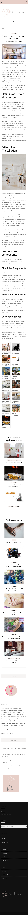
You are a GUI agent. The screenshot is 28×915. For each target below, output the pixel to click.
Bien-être (14, 610)
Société (14, 562)
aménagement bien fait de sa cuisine (12, 89)
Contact (3, 812)
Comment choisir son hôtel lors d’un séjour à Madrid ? (14, 661)
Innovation (11, 460)
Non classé (4, 874)
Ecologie (4, 846)
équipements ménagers (16, 72)
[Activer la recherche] (26, 2)
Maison (14, 33)
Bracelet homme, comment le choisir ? (14, 542)
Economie (4, 849)
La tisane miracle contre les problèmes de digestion (14, 613)
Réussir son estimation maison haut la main (14, 509)
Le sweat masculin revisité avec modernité (11, 745)
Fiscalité (11, 506)
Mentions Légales (6, 814)
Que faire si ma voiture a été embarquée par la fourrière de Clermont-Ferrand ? (14, 565)
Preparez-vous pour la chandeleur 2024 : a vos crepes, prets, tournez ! (14, 485)
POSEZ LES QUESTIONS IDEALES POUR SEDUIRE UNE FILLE (14, 589)
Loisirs (14, 634)
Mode (14, 539)
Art (3, 838)
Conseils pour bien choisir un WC (14, 462)
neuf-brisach (10, 41)
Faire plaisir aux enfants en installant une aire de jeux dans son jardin (14, 637)
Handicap (4, 856)
